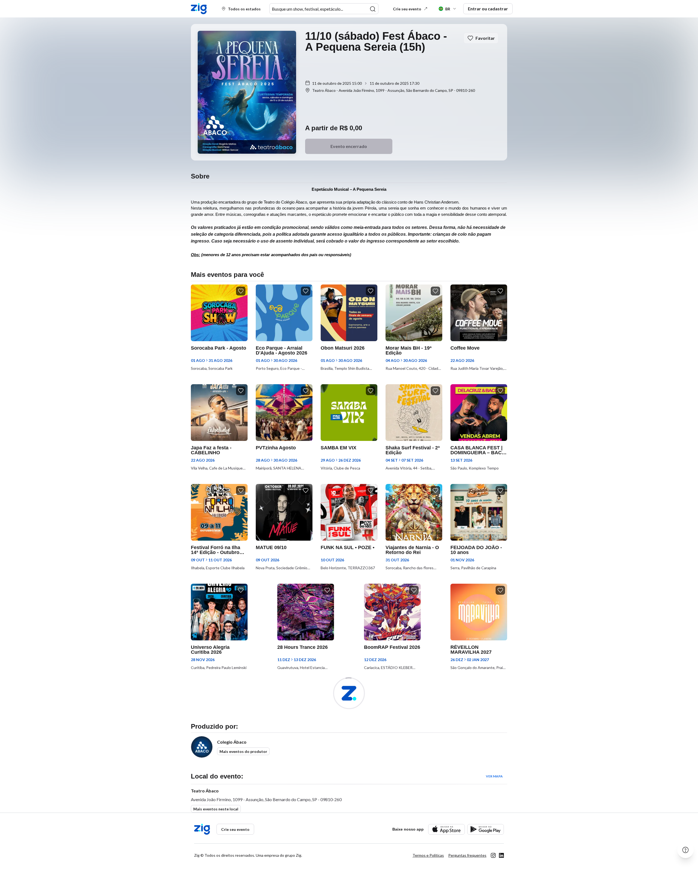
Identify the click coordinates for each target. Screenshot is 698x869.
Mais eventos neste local (215, 809)
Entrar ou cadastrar (488, 8)
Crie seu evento (407, 9)
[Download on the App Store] (446, 829)
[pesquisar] (372, 9)
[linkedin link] (501, 855)
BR (447, 9)
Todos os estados (244, 9)
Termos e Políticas (428, 855)
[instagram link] (493, 855)
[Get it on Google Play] (485, 829)
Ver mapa (494, 776)
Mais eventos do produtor (243, 751)
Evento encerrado (348, 146)
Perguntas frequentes (467, 855)
